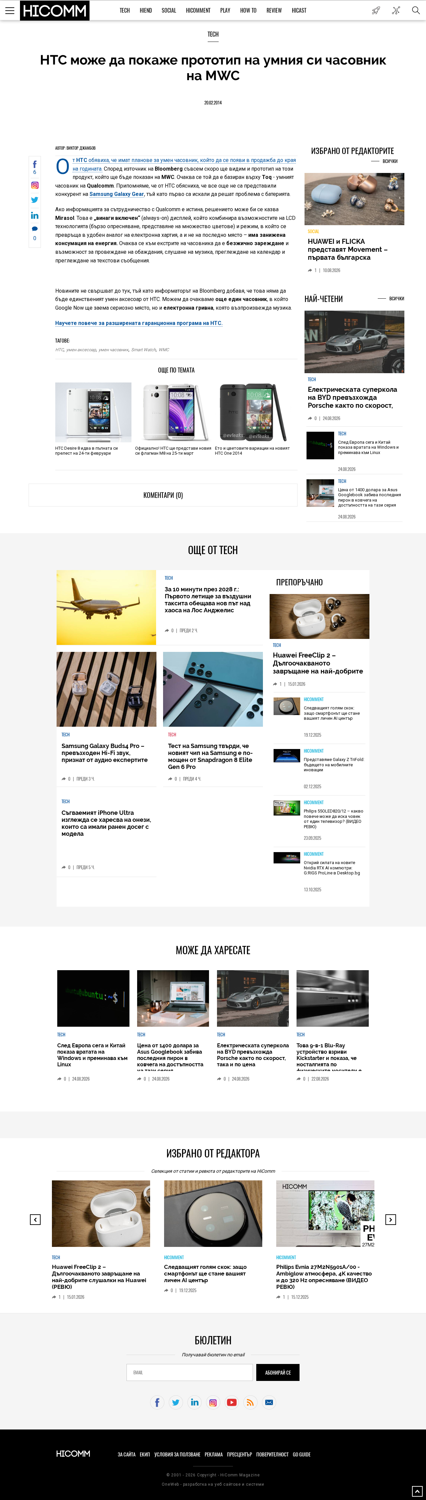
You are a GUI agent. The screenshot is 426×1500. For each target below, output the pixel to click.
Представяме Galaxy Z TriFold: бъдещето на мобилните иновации (334, 764)
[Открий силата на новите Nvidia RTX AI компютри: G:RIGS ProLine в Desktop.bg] (287, 858)
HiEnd (146, 10)
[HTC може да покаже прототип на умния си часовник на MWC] (35, 187)
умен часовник (113, 349)
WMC (163, 349)
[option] (354, 450)
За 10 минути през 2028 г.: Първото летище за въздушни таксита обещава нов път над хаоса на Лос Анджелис (208, 600)
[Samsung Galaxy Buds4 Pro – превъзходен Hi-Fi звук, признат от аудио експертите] (106, 689)
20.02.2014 (213, 102)
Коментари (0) (163, 495)
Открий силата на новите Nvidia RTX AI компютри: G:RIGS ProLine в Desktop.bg (332, 867)
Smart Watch (143, 349)
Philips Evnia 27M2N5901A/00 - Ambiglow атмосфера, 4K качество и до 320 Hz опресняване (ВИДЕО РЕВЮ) (324, 1277)
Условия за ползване (177, 1454)
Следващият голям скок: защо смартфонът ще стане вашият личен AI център (332, 713)
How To (248, 10)
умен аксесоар (81, 349)
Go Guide (302, 1454)
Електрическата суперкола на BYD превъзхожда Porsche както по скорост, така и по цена (352, 401)
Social (169, 10)
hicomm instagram (213, 1402)
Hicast (299, 10)
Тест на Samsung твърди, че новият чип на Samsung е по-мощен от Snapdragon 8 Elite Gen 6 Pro (210, 756)
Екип (145, 1454)
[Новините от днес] (376, 10)
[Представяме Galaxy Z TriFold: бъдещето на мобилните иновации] (287, 756)
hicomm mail (269, 1402)
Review (274, 10)
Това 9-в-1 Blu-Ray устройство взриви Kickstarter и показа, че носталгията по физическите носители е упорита (329, 1061)
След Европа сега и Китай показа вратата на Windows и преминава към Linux (368, 447)
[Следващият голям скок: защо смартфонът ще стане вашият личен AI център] (287, 706)
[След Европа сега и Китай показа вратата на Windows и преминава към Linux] (320, 445)
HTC (59, 349)
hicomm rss (250, 1402)
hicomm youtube (232, 1402)
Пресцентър (239, 1454)
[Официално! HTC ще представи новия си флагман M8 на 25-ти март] (173, 412)
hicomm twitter (176, 1402)
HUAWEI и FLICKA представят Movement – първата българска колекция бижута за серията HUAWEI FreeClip (349, 257)
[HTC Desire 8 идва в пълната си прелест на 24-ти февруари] (93, 412)
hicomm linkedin (194, 1402)
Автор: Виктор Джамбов (75, 148)
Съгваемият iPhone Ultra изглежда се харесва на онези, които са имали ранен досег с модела (106, 823)
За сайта (126, 1454)
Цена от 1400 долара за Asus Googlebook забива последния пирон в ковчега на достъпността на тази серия (369, 497)
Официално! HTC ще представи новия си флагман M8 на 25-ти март (173, 451)
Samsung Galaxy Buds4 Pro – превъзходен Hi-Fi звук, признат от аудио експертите (105, 752)
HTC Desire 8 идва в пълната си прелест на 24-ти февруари (86, 451)
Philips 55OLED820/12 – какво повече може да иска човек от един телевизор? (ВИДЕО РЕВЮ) (333, 819)
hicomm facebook (157, 1402)
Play (225, 10)
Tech (125, 10)
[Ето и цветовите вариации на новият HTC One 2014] (253, 412)
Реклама (214, 1454)
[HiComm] (55, 11)
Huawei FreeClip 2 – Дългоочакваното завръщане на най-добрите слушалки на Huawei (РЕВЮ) (319, 667)
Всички (390, 161)
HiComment (198, 10)
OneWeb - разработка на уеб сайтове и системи (213, 1484)
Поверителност (272, 1454)
